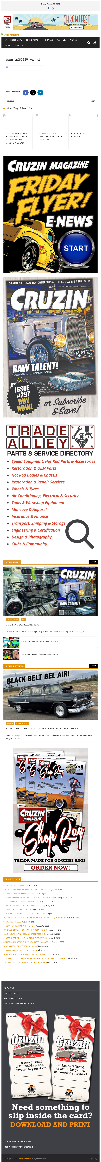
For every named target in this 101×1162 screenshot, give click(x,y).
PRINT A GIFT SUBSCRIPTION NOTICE (18, 1003)
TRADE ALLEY (61, 40)
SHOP (7, 45)
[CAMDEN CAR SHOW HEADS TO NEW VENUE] (11, 642)
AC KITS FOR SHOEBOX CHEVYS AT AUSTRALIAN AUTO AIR (27, 942)
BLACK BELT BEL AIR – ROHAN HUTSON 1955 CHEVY (42, 728)
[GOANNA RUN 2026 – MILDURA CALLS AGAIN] (11, 654)
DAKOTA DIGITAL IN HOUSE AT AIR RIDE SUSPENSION (25, 930)
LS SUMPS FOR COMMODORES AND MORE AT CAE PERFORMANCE (31, 897)
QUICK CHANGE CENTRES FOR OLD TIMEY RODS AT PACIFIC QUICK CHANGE (34, 918)
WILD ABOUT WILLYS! (12, 922)
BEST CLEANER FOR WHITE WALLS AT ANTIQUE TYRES (25, 889)
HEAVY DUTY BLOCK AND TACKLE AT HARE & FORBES (25, 954)
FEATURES (73, 40)
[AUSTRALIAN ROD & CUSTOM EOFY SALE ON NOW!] (50, 116)
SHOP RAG (49, 40)
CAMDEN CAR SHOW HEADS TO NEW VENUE (39, 642)
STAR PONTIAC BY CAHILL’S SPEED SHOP (20, 950)
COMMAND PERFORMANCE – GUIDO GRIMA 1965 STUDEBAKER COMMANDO (35, 958)
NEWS (23, 619)
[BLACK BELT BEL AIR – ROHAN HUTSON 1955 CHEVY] (50, 695)
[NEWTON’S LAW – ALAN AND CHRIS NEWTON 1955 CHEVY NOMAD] (17, 116)
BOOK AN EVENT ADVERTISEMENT (17, 1141)
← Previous (8, 101)
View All (93, 562)
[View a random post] (95, 43)
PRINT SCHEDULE (10, 993)
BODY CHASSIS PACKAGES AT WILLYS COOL (21, 901)
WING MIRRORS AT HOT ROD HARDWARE (20, 946)
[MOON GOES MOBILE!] (83, 116)
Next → (94, 101)
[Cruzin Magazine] (10, 34)
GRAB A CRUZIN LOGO (12, 998)
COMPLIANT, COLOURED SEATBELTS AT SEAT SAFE (24, 914)
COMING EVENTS (32, 40)
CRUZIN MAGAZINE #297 (22, 624)
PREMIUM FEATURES (22, 723)
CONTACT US (18, 45)
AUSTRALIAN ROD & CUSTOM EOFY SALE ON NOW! (50, 136)
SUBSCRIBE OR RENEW (13, 40)
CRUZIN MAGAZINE (12, 619)
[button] (39, 40)
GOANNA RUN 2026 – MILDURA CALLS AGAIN (39, 654)
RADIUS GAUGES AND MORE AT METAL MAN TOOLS (25, 962)
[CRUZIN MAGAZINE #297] (50, 591)
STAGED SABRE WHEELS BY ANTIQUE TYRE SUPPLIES (25, 938)
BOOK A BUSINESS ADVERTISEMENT (18, 1147)
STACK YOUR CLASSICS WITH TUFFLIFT (19, 926)
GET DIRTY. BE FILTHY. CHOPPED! (17, 910)
